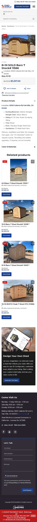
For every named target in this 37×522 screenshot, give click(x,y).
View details (6, 194)
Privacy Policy (13, 482)
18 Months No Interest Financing (17, 520)
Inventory (10, 26)
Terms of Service (25, 482)
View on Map (23, 414)
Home (4, 26)
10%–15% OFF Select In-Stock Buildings (18, 517)
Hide (33, 516)
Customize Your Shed (22, 6)
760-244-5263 (30, 1)
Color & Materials (9, 147)
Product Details (8, 101)
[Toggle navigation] (33, 6)
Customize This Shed (8, 95)
